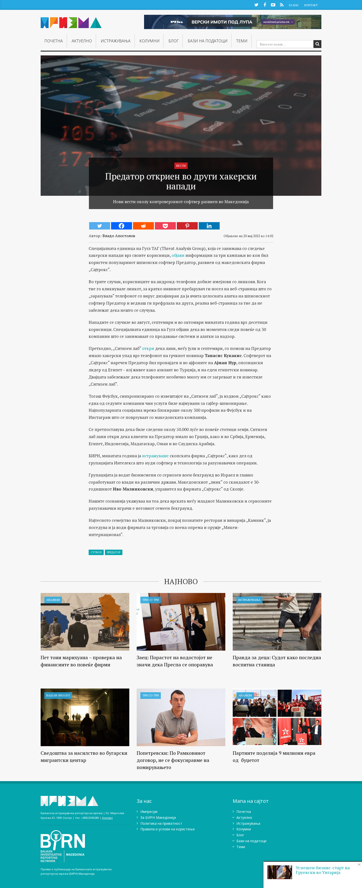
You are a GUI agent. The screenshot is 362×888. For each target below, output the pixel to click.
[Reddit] (143, 226)
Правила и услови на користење (167, 829)
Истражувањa (116, 41)
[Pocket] (165, 226)
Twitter (256, 4)
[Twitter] (99, 226)
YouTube (273, 4)
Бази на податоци (208, 41)
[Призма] (71, 21)
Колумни (149, 41)
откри (148, 348)
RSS (281, 4)
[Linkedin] (209, 226)
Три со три (150, 600)
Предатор (113, 552)
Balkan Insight (58, 695)
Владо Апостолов (118, 235)
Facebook (264, 4)
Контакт (311, 5)
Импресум (148, 811)
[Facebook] (121, 226)
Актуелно (82, 41)
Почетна (53, 41)
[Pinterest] (187, 226)
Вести (181, 165)
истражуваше (155, 456)
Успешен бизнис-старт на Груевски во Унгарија (323, 870)
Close (359, 864)
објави (178, 255)
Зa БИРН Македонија (158, 817)
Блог (173, 41)
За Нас (294, 5)
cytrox (96, 552)
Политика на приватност (161, 823)
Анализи (53, 600)
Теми (241, 41)
